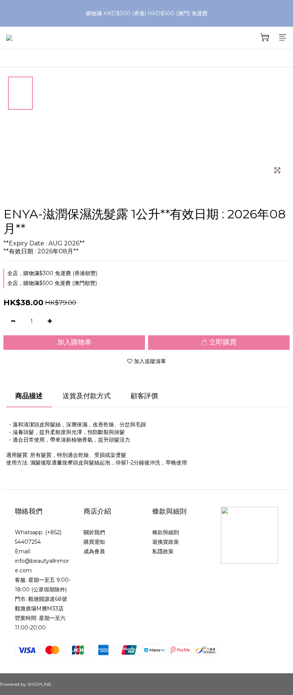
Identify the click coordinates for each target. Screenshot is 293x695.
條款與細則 (165, 532)
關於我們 (94, 532)
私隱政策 (163, 551)
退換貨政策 (165, 541)
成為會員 (94, 551)
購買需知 (94, 541)
